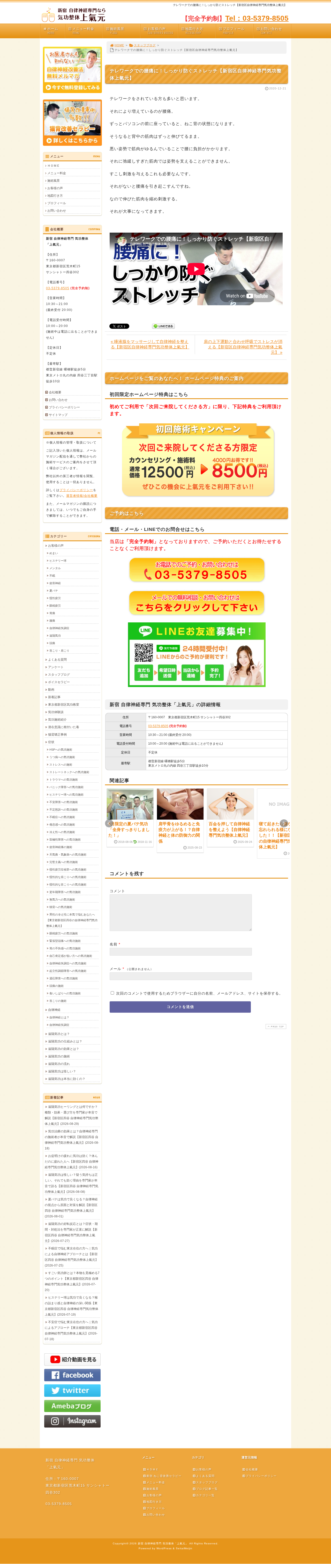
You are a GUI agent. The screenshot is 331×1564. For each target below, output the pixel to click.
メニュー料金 (83, 31)
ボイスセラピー (59, 682)
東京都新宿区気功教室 (63, 704)
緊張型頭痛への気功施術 (65, 940)
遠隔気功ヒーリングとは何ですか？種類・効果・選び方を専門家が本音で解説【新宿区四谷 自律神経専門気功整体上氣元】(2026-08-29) (71, 1115)
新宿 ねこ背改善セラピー (164, 1475)
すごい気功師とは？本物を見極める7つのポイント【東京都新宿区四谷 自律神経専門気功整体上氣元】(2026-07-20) (72, 1281)
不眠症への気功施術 (62, 817)
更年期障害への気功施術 (65, 892)
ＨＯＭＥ (53, 165)
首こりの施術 (57, 1000)
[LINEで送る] (163, 326)
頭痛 (52, 643)
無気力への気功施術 (62, 899)
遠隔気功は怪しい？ (62, 1071)
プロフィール (234, 31)
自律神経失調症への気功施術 (67, 963)
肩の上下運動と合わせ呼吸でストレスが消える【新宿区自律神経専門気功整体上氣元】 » (243, 347)
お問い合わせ (271, 31)
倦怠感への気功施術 (62, 824)
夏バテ (53, 590)
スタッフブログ (145, 45)
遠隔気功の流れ (59, 1064)
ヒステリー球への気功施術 (66, 794)
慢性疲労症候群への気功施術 (67, 869)
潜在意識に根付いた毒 (63, 727)
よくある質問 (57, 659)
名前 (113, 944)
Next (284, 823)
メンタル (55, 568)
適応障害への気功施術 (63, 978)
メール (115, 969)
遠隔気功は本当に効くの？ (66, 1079)
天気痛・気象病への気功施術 (67, 854)
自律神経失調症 (59, 628)
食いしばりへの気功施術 (65, 993)
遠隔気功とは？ (59, 1034)
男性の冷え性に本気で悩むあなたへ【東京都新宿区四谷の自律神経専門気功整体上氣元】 (71, 920)
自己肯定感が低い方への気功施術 (70, 955)
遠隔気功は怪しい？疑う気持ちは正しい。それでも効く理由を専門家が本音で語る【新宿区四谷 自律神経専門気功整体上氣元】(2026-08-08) (71, 1183)
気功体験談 (56, 712)
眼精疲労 (55, 605)
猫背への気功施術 (60, 907)
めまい (53, 553)
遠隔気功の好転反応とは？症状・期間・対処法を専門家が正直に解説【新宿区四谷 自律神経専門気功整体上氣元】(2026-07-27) (71, 1232)
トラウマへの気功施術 (63, 779)
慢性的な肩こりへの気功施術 (67, 877)
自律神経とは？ (59, 1017)
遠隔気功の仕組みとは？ (65, 1041)
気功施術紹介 (57, 719)
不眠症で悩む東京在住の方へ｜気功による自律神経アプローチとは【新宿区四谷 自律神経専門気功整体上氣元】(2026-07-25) (71, 1257)
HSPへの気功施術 (60, 749)
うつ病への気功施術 (62, 757)
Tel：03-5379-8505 (257, 18)
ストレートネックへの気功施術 (69, 772)
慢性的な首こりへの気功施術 (67, 884)
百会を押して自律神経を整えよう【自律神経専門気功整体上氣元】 (229, 830)
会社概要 (55, 392)
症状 (51, 742)
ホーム (52, 31)
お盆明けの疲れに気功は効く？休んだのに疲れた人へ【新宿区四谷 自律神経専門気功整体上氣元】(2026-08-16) (71, 1161)
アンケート (56, 667)
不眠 (52, 575)
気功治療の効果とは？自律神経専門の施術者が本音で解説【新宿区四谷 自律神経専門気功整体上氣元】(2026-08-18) (72, 1140)
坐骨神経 (55, 583)
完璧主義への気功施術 (63, 862)
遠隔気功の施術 (59, 1056)
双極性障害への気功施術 (65, 839)
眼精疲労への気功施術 (63, 933)
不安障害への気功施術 (63, 802)
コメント (117, 891)
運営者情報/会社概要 (81, 496)
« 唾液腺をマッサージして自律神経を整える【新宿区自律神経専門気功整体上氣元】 (150, 344)
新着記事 (54, 697)
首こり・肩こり (59, 650)
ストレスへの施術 (60, 764)
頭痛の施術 (56, 985)
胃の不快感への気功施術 (65, 948)
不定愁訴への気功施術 (63, 809)
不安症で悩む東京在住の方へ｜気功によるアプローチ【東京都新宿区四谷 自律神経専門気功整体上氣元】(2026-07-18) (71, 1330)
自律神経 (54, 1010)
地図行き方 (194, 31)
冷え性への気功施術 (62, 832)
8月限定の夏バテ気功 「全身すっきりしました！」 (129, 830)
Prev (109, 823)
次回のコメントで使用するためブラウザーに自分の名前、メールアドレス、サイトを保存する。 (199, 993)
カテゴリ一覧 (205, 1495)
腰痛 (52, 620)
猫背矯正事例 (57, 734)
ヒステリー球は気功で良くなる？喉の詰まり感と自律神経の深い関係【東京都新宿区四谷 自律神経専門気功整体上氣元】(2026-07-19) (71, 1306)
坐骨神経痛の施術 (60, 847)
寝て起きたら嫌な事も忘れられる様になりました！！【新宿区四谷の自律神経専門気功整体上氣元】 (279, 835)
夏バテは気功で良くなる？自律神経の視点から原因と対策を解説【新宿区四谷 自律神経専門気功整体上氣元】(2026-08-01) (71, 1207)
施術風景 (117, 31)
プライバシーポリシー (64, 407)
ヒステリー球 (57, 560)
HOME (119, 45)
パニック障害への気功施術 (66, 787)
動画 (51, 689)
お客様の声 (160, 31)
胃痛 (52, 613)
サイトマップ (58, 415)
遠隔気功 (55, 635)
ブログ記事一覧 (207, 1488)
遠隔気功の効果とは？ (63, 1049)
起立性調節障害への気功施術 (67, 970)
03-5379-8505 (158, 726)
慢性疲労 (55, 598)
